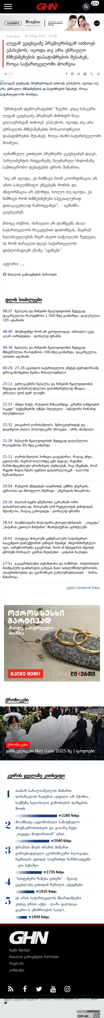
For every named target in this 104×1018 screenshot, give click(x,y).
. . (22, 263)
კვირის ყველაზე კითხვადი (36, 775)
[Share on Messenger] (72, 74)
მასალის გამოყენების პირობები (31, 274)
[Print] (98, 74)
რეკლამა (16, 963)
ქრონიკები (17, 700)
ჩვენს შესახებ (19, 950)
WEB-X (85, 999)
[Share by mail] (85, 74)
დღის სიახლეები (23, 300)
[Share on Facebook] (66, 74)
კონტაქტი (16, 970)
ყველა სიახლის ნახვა (83, 588)
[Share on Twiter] (78, 74)
